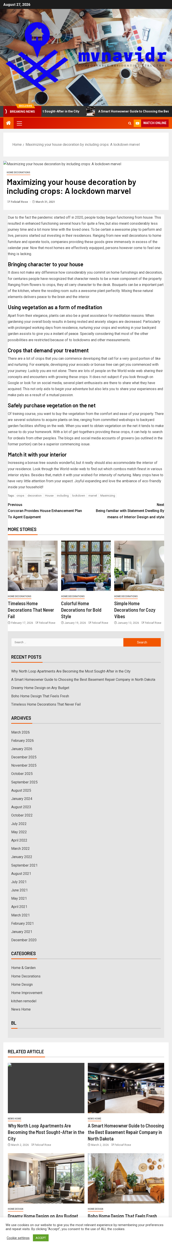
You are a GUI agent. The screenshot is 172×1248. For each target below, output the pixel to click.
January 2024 (21, 799)
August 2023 (21, 807)
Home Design (22, 984)
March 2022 (20, 848)
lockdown (78, 495)
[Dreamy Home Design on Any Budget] (46, 1178)
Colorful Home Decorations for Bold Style (81, 609)
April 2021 (19, 907)
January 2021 (21, 932)
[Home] (8, 123)
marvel (92, 495)
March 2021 (20, 915)
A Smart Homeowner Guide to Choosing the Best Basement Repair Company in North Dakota (83, 679)
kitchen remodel (23, 1001)
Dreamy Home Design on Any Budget (40, 688)
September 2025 (24, 782)
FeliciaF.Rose (20, 201)
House (49, 495)
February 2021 (22, 923)
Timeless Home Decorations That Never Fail (31, 609)
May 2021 (19, 898)
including (63, 495)
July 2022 (19, 824)
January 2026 (21, 749)
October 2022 (22, 815)
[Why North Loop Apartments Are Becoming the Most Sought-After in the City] (46, 1088)
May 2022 (19, 832)
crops (20, 495)
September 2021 (24, 865)
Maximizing (107, 495)
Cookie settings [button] (18, 1238)
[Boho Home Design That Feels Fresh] (126, 1178)
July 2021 (19, 882)
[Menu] (19, 123)
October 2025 (22, 774)
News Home (21, 1009)
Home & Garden (23, 968)
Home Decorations (18, 172)
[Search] (130, 123)
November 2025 (24, 765)
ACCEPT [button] (41, 1238)
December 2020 (24, 940)
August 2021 (21, 873)
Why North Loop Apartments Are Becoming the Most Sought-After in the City (71, 671)
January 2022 (21, 857)
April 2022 (19, 840)
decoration (35, 495)
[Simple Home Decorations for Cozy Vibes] (139, 566)
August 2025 (21, 790)
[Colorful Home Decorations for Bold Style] (86, 566)
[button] (19, 123)
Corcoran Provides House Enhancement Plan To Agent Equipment (45, 511)
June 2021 (19, 890)
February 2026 (22, 740)
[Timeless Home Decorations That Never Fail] (33, 566)
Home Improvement (26, 993)
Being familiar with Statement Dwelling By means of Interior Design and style (130, 511)
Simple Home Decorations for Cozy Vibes (134, 609)
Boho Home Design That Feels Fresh (40, 696)
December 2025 (24, 757)
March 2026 (20, 732)
